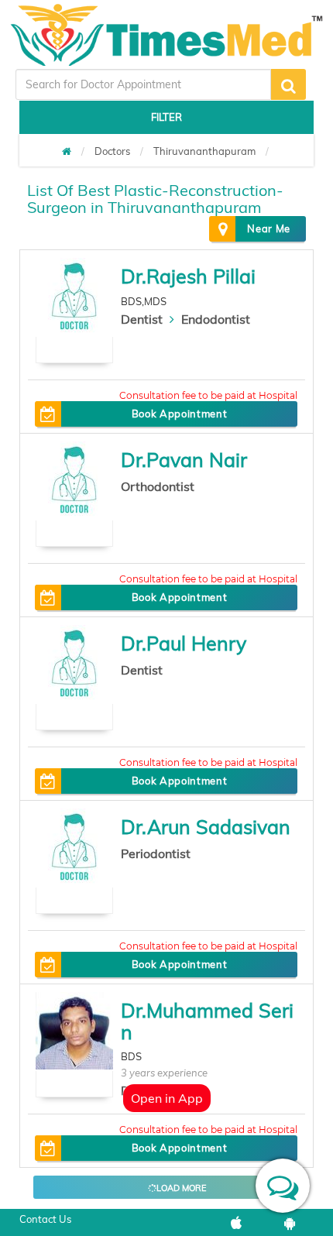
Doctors (112, 151)
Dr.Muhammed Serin (207, 1021)
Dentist (142, 319)
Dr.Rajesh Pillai (188, 276)
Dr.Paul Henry (183, 643)
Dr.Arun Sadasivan (205, 827)
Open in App (167, 1098)
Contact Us (45, 1219)
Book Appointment (179, 413)
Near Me (268, 228)
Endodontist (215, 319)
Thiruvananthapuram (204, 151)
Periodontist (156, 853)
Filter (166, 117)
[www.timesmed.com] (66, 151)
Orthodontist (157, 486)
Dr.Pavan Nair (184, 460)
